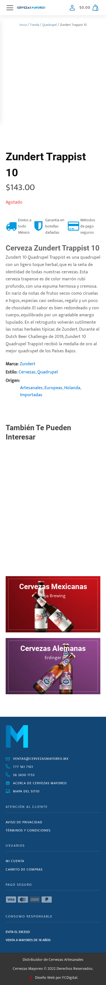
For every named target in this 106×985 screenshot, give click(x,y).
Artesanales (31, 388)
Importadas (31, 395)
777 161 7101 (23, 767)
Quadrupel (49, 25)
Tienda (34, 25)
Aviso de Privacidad (24, 822)
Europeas (53, 388)
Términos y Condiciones (28, 830)
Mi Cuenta (15, 861)
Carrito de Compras (24, 869)
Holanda (72, 388)
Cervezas (27, 372)
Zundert (27, 364)
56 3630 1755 (24, 775)
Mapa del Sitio (26, 791)
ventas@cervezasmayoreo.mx (41, 758)
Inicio (23, 25)
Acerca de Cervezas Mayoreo (40, 783)
